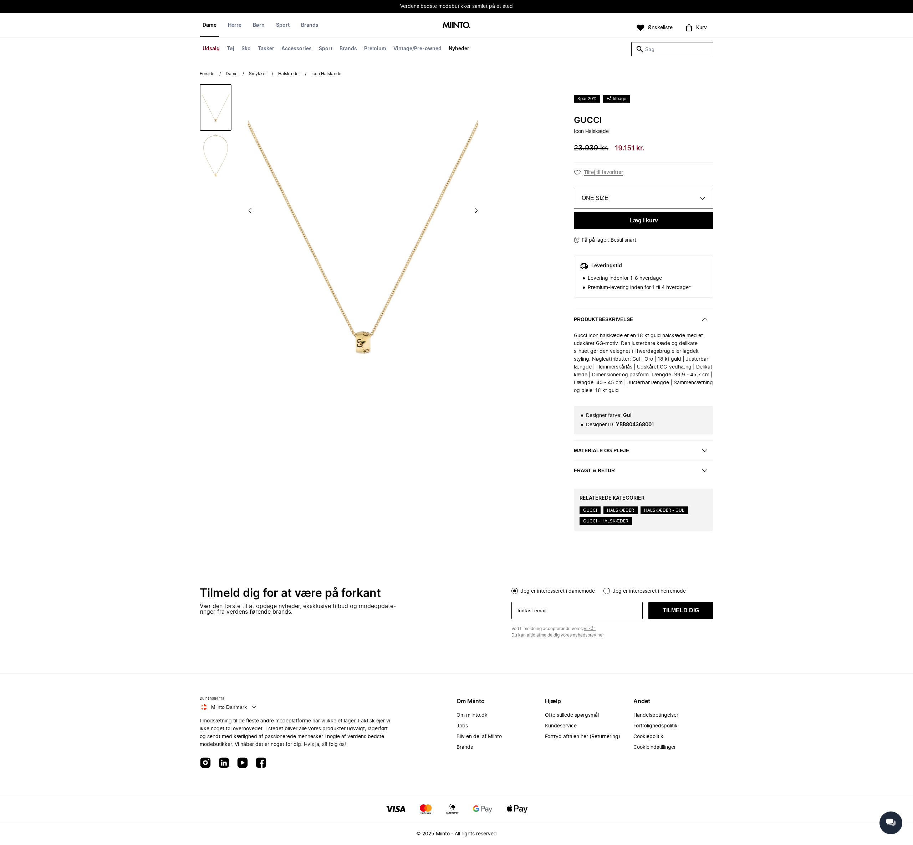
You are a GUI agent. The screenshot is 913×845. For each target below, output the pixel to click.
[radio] (514, 591)
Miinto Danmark (229, 707)
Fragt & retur (594, 470)
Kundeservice (561, 725)
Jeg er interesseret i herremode (649, 591)
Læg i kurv (643, 220)
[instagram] (205, 763)
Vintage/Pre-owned (417, 48)
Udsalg (211, 48)
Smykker (258, 74)
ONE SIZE (595, 198)
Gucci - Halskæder (605, 521)
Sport (325, 48)
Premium (375, 48)
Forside (207, 74)
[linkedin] (224, 763)
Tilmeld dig (681, 610)
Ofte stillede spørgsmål (572, 715)
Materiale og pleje (601, 450)
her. (601, 635)
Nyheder (459, 48)
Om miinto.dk (472, 715)
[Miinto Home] (456, 25)
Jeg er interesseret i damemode (558, 591)
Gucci (588, 120)
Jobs (462, 725)
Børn (259, 25)
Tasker (266, 48)
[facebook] (261, 763)
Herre (234, 25)
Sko (246, 48)
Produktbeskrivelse (603, 319)
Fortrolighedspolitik (655, 725)
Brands (348, 48)
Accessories (296, 48)
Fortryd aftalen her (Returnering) (582, 736)
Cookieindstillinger (654, 747)
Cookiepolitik (648, 736)
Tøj (230, 48)
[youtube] (242, 763)
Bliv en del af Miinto (479, 736)
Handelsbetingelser (655, 715)
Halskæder (289, 74)
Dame (209, 25)
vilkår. (590, 629)
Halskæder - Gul (664, 510)
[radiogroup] (612, 590)
